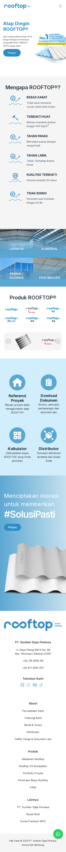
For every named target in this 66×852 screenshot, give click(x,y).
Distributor (33, 732)
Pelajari (12, 527)
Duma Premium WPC (33, 821)
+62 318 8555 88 (33, 660)
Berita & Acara (33, 725)
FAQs (33, 787)
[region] (33, 38)
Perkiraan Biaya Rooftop (33, 780)
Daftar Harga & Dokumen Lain (33, 739)
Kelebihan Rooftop (33, 759)
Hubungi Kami (33, 718)
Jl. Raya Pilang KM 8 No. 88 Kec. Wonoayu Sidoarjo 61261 (33, 651)
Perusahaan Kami (33, 710)
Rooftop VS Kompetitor (33, 766)
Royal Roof (33, 814)
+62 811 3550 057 (33, 667)
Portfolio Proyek (33, 773)
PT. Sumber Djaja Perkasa (33, 807)
